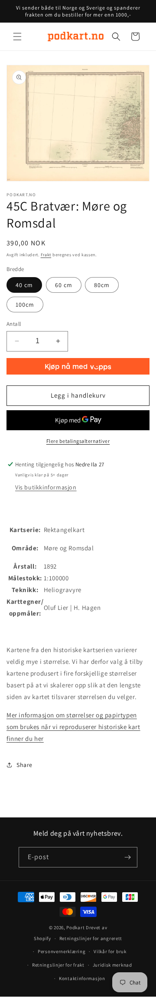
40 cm (24, 285)
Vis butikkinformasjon (46, 487)
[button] (17, 36)
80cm (102, 285)
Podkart (75, 927)
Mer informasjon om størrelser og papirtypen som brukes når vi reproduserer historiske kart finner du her (73, 727)
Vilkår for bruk (110, 951)
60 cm (63, 285)
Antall (13, 324)
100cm (25, 304)
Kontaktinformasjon (82, 978)
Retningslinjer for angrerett (91, 938)
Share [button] (24, 765)
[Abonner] (127, 857)
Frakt (46, 255)
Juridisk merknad (112, 965)
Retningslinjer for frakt (58, 965)
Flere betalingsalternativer (78, 441)
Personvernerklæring (61, 951)
